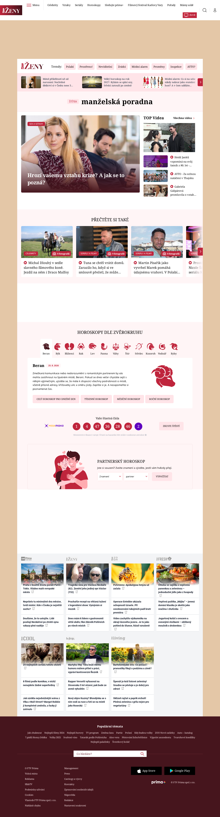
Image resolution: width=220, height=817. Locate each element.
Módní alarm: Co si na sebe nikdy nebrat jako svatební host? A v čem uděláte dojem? (180, 83)
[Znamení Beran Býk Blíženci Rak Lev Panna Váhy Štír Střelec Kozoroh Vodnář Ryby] (109, 476)
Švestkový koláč (121, 741)
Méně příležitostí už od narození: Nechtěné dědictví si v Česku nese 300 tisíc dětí (58, 83)
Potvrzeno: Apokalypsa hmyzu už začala (131, 587)
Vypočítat (162, 476)
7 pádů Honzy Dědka (36, 737)
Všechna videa (182, 118)
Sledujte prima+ (114, 5)
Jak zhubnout (35, 732)
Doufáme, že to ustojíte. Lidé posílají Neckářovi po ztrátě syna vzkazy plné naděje (41, 622)
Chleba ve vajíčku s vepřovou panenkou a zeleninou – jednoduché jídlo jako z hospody (175, 589)
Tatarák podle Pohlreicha (93, 737)
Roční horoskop (159, 399)
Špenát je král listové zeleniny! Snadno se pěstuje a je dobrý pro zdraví (131, 685)
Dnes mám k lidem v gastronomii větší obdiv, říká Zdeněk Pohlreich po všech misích (86, 622)
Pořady (171, 5)
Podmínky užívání (35, 789)
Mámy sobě (186, 5)
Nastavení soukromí (75, 805)
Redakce (68, 800)
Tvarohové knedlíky (184, 737)
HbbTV (28, 784)
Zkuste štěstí (171, 426)
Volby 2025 (55, 737)
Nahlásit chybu (33, 805)
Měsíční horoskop (128, 399)
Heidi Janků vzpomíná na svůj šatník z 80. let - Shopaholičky (181, 163)
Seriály (79, 5)
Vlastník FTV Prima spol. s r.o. (40, 800)
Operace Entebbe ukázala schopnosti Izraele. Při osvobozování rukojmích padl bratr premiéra (132, 607)
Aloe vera (114, 737)
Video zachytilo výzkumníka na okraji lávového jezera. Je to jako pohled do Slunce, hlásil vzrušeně (131, 622)
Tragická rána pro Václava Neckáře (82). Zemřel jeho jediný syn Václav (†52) (87, 589)
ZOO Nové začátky (165, 732)
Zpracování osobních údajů (78, 789)
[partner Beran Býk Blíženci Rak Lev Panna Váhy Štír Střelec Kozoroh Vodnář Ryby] (136, 476)
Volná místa (31, 773)
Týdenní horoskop (96, 399)
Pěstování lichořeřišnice (134, 737)
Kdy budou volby (143, 732)
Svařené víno (70, 737)
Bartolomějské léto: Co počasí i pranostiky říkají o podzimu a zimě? (132, 666)
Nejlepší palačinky (100, 741)
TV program (92, 732)
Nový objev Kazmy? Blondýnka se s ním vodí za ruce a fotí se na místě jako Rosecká (87, 702)
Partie (119, 732)
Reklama (29, 778)
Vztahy (66, 5)
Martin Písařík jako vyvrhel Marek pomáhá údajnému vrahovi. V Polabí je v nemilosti (155, 270)
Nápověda (69, 794)
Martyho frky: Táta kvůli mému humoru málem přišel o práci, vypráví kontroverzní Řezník (84, 668)
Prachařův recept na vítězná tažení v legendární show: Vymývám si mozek (87, 605)
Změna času (107, 732)
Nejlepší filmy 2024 (54, 732)
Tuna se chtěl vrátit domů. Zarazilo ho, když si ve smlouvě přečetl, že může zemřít (101, 270)
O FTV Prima (31, 768)
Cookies (29, 794)
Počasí (128, 732)
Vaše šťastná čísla (107, 418)
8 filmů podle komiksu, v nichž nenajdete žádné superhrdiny (39, 683)
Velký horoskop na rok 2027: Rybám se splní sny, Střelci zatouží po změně (118, 82)
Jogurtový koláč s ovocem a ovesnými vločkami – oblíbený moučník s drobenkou (174, 622)
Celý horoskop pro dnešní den (56, 399)
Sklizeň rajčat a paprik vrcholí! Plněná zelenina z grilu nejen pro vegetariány (131, 702)
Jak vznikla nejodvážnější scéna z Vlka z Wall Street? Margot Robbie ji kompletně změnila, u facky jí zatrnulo (41, 704)
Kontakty (69, 784)
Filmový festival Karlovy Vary (145, 5)
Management (71, 768)
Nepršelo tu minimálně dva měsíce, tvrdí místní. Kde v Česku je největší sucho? (42, 605)
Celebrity (52, 5)
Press (67, 773)
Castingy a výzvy (73, 778)
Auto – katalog (184, 732)
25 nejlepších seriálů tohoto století (42, 664)
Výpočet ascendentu (160, 737)
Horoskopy (93, 5)
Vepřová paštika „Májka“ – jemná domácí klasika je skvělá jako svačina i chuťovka (176, 605)
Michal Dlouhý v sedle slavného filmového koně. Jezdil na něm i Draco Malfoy (46, 267)
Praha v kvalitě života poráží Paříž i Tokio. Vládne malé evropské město (42, 589)
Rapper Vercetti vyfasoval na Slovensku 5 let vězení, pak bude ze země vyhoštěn (87, 685)
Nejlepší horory (75, 732)
